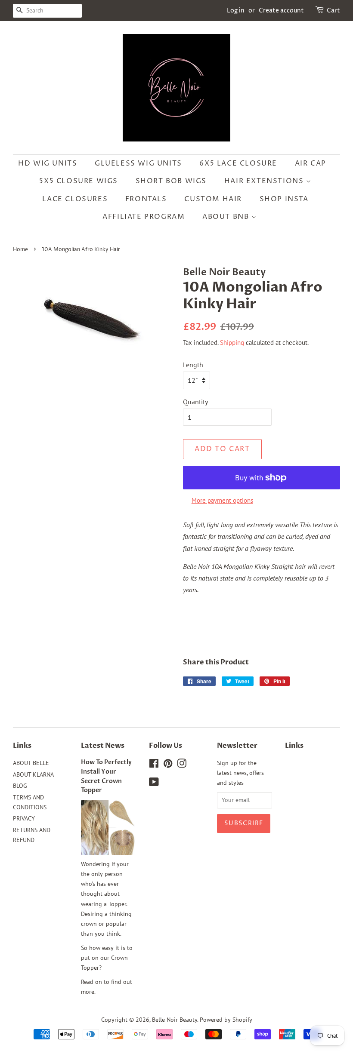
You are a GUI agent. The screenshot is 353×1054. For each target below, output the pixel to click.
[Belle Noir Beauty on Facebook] (154, 765)
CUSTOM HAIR (213, 199)
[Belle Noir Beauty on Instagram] (181, 765)
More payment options (222, 500)
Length (193, 364)
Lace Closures (75, 199)
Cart (333, 10)
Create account (281, 10)
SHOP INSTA (284, 199)
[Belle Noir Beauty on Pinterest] (168, 765)
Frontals (146, 199)
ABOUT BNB (226, 216)
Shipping (232, 342)
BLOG (20, 786)
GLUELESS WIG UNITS (138, 163)
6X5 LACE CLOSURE (238, 163)
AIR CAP (310, 163)
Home (20, 249)
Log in (236, 10)
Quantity (195, 401)
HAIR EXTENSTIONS (265, 181)
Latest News (102, 745)
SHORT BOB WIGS (171, 181)
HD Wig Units (47, 163)
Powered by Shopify (226, 1019)
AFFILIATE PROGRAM (143, 216)
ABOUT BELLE (31, 763)
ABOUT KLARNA (33, 774)
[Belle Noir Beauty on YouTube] (154, 783)
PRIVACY (24, 818)
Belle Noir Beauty (174, 1019)
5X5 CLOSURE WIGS (78, 181)
